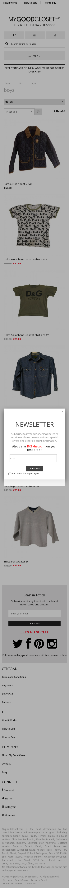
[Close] (62, 411)
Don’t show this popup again (25, 473)
